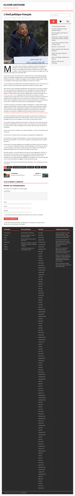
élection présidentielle (20, 167)
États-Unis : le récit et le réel (58, 46)
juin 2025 (40, 253)
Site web (6, 210)
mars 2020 (40, 330)
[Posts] (53, 21)
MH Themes (24, 492)
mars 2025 (40, 260)
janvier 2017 (41, 393)
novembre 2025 (41, 244)
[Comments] (67, 21)
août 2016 (40, 402)
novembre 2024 (41, 270)
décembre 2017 (41, 374)
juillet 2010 (40, 478)
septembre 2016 (41, 400)
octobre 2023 (41, 274)
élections (30, 167)
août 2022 (40, 281)
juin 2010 (40, 481)
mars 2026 (40, 235)
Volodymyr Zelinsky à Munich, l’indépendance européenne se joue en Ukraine (63, 259)
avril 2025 (40, 258)
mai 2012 (40, 437)
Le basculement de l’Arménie (58, 26)
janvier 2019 (41, 355)
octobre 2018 (41, 360)
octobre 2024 (41, 272)
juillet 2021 (40, 300)
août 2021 (40, 297)
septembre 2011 (41, 451)
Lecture (5, 244)
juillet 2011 (40, 453)
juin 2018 (40, 362)
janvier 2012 (41, 444)
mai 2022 (40, 286)
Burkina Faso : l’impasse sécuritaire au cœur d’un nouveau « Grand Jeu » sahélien (60, 38)
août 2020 (40, 318)
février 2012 (41, 441)
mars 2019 (40, 351)
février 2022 (41, 293)
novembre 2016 (41, 397)
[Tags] (60, 21)
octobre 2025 (41, 246)
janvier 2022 (41, 295)
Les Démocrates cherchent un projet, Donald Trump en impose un (63, 251)
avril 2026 (40, 233)
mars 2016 (40, 409)
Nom (5, 202)
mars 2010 (40, 485)
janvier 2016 (41, 413)
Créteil (5, 237)
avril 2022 (40, 288)
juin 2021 (40, 302)
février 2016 (41, 411)
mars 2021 (40, 307)
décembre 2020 (41, 309)
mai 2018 (40, 365)
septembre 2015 (41, 418)
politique (7, 170)
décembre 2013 (41, 425)
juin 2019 (40, 344)
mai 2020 (40, 325)
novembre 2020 (41, 311)
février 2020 (41, 332)
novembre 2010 (41, 469)
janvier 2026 (41, 239)
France (37, 167)
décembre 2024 (41, 267)
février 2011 (41, 462)
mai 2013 (40, 430)
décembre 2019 (41, 337)
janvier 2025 (41, 265)
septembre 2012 (41, 434)
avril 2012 (40, 439)
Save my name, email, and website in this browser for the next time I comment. (24, 214)
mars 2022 (40, 291)
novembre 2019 (41, 339)
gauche (44, 167)
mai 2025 (40, 256)
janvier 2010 (41, 488)
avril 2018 (40, 367)
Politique (25, 17)
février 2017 (41, 390)
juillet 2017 (40, 383)
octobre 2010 (41, 472)
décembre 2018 (41, 358)
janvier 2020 (41, 335)
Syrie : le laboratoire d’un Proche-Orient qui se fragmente (63, 244)
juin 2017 (40, 386)
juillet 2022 (40, 284)
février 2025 (41, 263)
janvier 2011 (41, 464)
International (6, 242)
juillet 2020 (40, 321)
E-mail (5, 206)
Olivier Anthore (18, 17)
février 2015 (41, 420)
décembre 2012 (41, 432)
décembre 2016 (41, 395)
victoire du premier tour (10, 95)
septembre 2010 (41, 474)
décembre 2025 (41, 242)
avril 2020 (40, 328)
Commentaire (7, 191)
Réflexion (6, 249)
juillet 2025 (40, 251)
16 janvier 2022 (9, 17)
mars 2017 (40, 388)
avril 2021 (40, 304)
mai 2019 (40, 346)
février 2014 (41, 423)
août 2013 (40, 427)
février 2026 (41, 237)
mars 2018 (40, 369)
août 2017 (40, 381)
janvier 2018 (41, 372)
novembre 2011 (41, 446)
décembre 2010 (41, 467)
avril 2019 (40, 349)
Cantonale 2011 (7, 233)
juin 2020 (40, 323)
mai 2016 (40, 406)
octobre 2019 (41, 342)
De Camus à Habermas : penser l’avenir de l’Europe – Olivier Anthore (63, 234)
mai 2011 (40, 455)
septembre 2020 (41, 316)
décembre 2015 (41, 416)
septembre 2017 (41, 379)
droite (9, 167)
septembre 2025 (41, 249)
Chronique (6, 235)
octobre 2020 (41, 314)
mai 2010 (40, 483)
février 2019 (41, 353)
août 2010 (40, 476)
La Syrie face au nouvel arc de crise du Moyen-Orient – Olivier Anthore (62, 241)
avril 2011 (40, 458)
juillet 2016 (40, 404)
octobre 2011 (41, 448)
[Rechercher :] (60, 15)
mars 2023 (40, 279)
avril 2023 (40, 277)
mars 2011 (40, 460)
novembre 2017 (41, 376)
